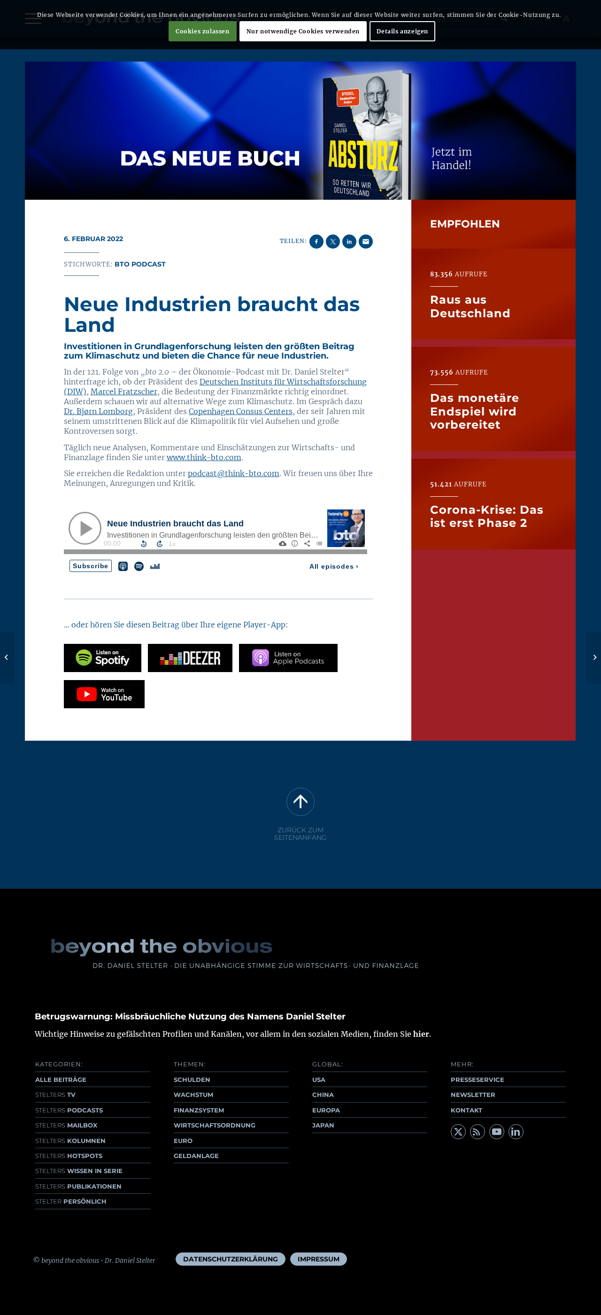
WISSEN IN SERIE (79, 1170)
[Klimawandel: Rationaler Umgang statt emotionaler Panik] (7, 657)
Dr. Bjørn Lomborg (98, 411)
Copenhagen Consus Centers (241, 411)
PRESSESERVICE (477, 1079)
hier (421, 1034)
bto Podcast (140, 264)
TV (55, 1094)
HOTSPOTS (68, 1155)
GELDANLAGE (196, 1155)
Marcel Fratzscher (124, 391)
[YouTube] (496, 1131)
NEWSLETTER (473, 1094)
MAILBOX (66, 1125)
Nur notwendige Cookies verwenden (303, 31)
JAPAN (323, 1125)
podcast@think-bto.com (233, 473)
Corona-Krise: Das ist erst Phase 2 (487, 516)
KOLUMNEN (70, 1140)
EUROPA (326, 1110)
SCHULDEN (192, 1079)
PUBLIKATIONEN (78, 1186)
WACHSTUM (193, 1094)
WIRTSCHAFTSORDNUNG (214, 1125)
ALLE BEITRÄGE (60, 1079)
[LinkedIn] (516, 1131)
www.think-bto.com (204, 457)
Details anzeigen (402, 31)
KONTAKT (466, 1110)
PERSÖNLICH (71, 1201)
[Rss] (477, 1131)
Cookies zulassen (203, 31)
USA (318, 1079)
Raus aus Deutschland (470, 306)
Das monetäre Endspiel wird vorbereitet (474, 411)
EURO (183, 1140)
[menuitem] (230, 1259)
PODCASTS (69, 1110)
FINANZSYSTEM (199, 1110)
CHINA (323, 1094)
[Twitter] (458, 1131)
